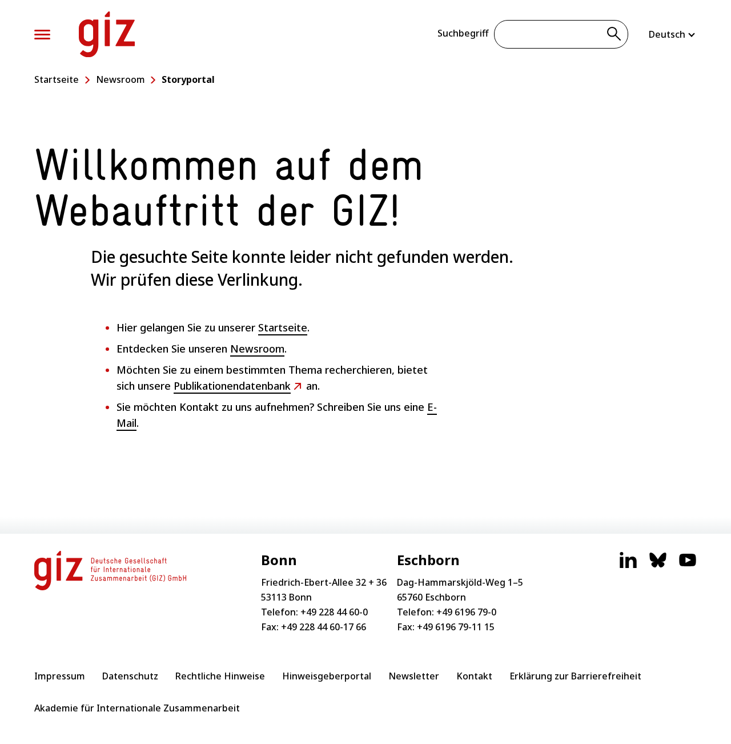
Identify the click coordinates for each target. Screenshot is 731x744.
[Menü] (42, 34)
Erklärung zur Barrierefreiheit (575, 676)
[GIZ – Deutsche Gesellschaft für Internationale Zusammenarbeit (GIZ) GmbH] (107, 34)
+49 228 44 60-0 (334, 612)
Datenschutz (130, 676)
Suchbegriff (462, 33)
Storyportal (188, 79)
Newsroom (120, 79)
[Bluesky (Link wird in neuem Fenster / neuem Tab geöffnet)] (658, 565)
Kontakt (474, 676)
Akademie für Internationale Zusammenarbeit (137, 708)
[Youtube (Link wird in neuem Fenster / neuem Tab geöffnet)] (687, 565)
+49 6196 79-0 (466, 612)
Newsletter (413, 676)
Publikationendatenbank (232, 386)
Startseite (56, 79)
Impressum (59, 676)
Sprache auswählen (673, 34)
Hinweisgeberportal (326, 676)
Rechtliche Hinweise (220, 676)
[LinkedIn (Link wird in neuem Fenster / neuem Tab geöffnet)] (628, 565)
